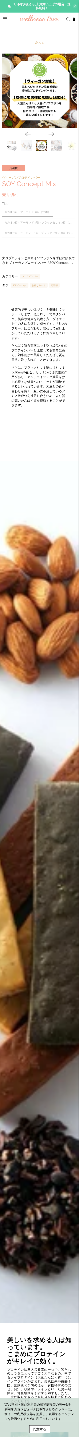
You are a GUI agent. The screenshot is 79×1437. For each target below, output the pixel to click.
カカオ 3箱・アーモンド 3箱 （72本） (27, 212)
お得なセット (39, 285)
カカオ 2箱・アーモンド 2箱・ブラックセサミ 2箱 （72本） (39, 222)
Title (5, 204)
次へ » (39, 43)
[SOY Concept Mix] (39, 91)
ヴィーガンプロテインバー (21, 177)
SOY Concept (19, 285)
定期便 (54, 285)
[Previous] (28, 134)
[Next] (51, 134)
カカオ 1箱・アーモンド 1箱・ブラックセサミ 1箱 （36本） (39, 233)
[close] (75, 6)
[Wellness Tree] (39, 19)
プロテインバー (30, 276)
